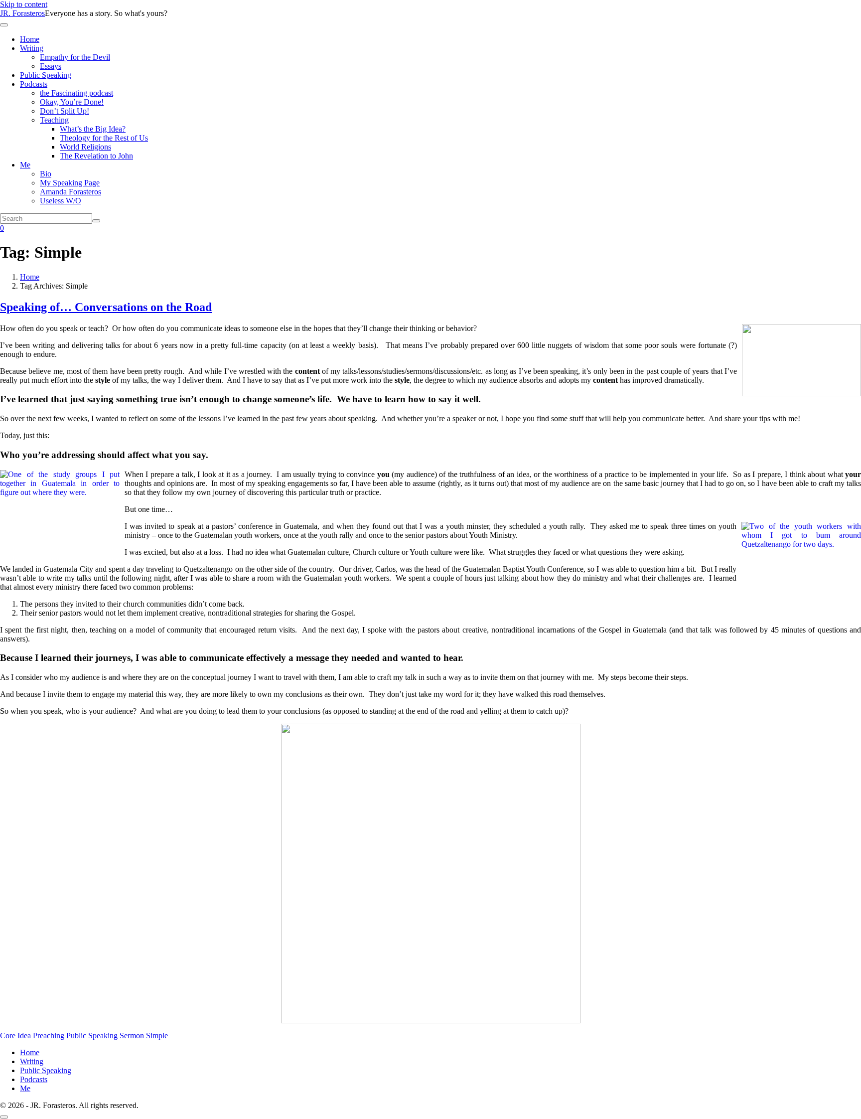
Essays (50, 66)
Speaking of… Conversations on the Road (106, 307)
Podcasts (33, 84)
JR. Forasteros (22, 13)
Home (29, 39)
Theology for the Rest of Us (104, 138)
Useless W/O (60, 200)
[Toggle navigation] (4, 24)
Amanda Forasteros (70, 191)
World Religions (85, 147)
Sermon (132, 1035)
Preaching (48, 1035)
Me (25, 164)
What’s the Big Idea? (93, 129)
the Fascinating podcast (76, 93)
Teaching (54, 120)
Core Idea (15, 1035)
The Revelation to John (96, 156)
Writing (31, 48)
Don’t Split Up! (64, 111)
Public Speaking (45, 75)
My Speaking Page (70, 182)
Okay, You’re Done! (72, 102)
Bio (45, 173)
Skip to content (23, 4)
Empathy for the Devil (75, 57)
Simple (157, 1035)
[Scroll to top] (4, 1117)
